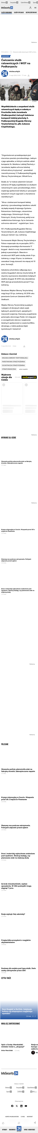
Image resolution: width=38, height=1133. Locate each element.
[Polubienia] (3, 1123)
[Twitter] (17, 1106)
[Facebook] (12, 1106)
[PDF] (24, 346)
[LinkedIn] (21, 1106)
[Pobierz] (29, 75)
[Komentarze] (19, 1123)
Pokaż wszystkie (23, 369)
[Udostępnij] (35, 1123)
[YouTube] (26, 1106)
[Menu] (35, 7)
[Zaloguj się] (30, 7)
